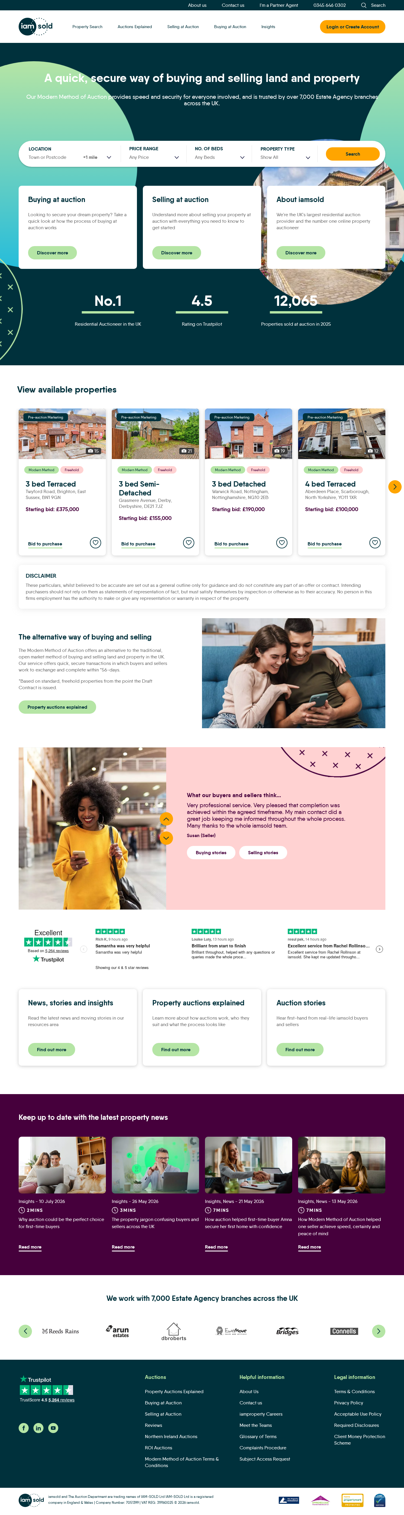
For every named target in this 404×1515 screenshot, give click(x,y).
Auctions (155, 1377)
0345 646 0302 (329, 5)
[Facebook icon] (24, 1431)
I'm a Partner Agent (279, 5)
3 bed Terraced (51, 484)
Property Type (278, 149)
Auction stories (301, 1002)
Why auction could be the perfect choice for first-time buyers (61, 1223)
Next (395, 486)
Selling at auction (180, 199)
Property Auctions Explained (174, 1391)
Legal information (354, 1377)
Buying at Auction (230, 26)
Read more (30, 1247)
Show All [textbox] (269, 157)
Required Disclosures (356, 1425)
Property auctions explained (57, 707)
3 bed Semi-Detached (139, 489)
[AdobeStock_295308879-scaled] (341, 1165)
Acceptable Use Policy (358, 1414)
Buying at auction (56, 199)
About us (197, 5)
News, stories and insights (70, 1002)
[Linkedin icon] (38, 1431)
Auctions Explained (135, 26)
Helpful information (262, 1377)
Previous (166, 819)
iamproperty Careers (261, 1414)
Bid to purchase (45, 544)
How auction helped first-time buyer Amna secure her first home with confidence (248, 1223)
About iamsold (300, 199)
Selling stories (263, 852)
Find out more (51, 1049)
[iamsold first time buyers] (62, 1165)
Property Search (87, 26)
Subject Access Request (265, 1459)
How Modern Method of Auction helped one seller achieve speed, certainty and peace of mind (339, 1226)
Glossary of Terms (258, 1436)
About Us (249, 1391)
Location (40, 149)
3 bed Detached (239, 484)
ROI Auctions (158, 1448)
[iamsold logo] (35, 26)
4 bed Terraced (330, 484)
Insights (268, 26)
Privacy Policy (348, 1403)
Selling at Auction (183, 26)
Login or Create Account (353, 27)
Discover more (52, 253)
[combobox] (285, 157)
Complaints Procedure (263, 1448)
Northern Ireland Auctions (171, 1436)
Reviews (153, 1425)
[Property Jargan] (155, 1165)
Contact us (233, 5)
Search (353, 154)
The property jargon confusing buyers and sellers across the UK (155, 1223)
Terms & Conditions (354, 1391)
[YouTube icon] (53, 1431)
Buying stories (211, 852)
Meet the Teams (256, 1425)
